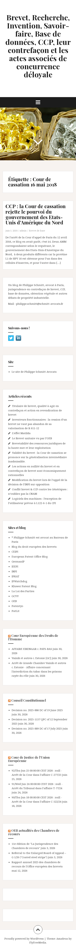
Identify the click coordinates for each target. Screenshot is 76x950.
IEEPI (15, 566)
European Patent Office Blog (30, 556)
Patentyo (17, 606)
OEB (14, 601)
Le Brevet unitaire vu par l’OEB (32, 438)
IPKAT (15, 576)
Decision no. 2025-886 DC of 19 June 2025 (37, 710)
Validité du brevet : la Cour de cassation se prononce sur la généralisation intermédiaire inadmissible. (37, 457)
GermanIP (18, 561)
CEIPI (15, 551)
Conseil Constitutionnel (28, 700)
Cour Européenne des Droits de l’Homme (33, 637)
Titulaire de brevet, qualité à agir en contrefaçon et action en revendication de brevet (35, 410)
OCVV (15, 596)
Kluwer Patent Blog (24, 586)
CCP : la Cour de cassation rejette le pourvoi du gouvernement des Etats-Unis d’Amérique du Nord (35, 214)
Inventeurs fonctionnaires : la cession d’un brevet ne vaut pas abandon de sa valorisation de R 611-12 (37, 424)
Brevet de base (37, 230)
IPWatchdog (19, 581)
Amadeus (62, 938)
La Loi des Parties (23, 591)
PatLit (15, 611)
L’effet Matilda (21, 433)
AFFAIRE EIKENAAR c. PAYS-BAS (32, 649)
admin (23, 230)
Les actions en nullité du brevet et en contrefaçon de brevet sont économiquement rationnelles (37, 470)
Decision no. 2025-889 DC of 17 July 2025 (37, 728)
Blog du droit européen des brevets (34, 546)
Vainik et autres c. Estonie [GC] (31, 658)
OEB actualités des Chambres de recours (33, 832)
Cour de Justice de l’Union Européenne (29, 759)
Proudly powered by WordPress (24, 938)
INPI (14, 571)
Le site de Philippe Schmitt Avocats (34, 371)
